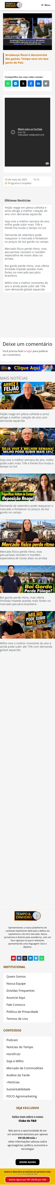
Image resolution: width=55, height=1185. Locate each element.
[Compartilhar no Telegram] (15, 83)
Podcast (12, 1040)
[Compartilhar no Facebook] (31, 83)
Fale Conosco (15, 1005)
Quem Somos (16, 976)
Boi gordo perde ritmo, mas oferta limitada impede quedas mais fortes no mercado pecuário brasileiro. (27, 271)
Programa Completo (19, 183)
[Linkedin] (30, 958)
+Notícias (13, 1082)
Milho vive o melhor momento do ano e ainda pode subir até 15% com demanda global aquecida (26, 286)
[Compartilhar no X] (23, 83)
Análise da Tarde (18, 1075)
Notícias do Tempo (19, 1047)
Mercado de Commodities (24, 1068)
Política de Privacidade (22, 1012)
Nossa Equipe (16, 983)
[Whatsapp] (41, 958)
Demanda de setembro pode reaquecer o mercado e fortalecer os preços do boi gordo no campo (26, 238)
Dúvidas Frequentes (20, 990)
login (29, 351)
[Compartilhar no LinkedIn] (38, 83)
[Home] (13, 5)
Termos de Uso (17, 1019)
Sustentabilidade (18, 1089)
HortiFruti (13, 1054)
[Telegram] (36, 958)
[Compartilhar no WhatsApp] (8, 83)
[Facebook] (19, 958)
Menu (47, 5)
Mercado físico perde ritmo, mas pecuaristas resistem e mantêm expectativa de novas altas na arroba (26, 253)
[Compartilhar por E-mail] (46, 83)
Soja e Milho (15, 1061)
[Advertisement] (27, 315)
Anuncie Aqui (15, 998)
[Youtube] (13, 958)
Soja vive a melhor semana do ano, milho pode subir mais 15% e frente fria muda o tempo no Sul (27, 224)
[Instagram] (24, 958)
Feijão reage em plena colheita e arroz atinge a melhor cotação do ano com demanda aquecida (26, 211)
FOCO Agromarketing (21, 1096)
